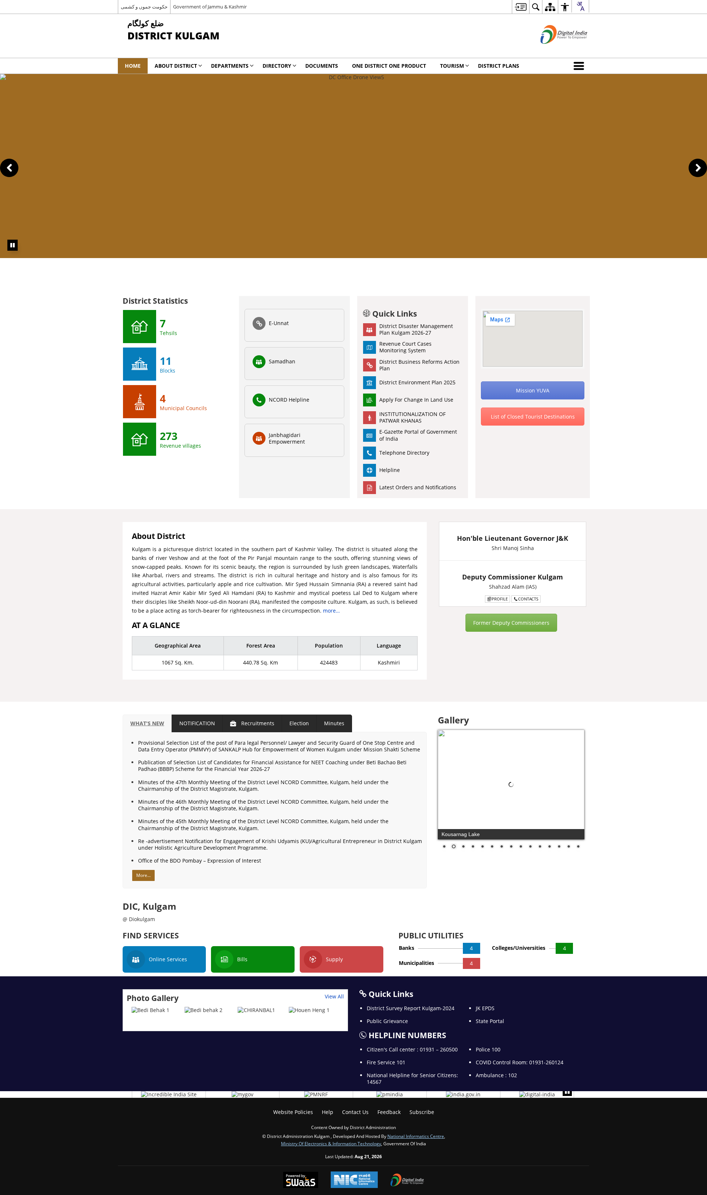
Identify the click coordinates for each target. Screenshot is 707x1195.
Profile (500, 599)
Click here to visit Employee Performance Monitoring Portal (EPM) (407, 268)
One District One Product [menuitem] (389, 65)
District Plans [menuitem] (498, 65)
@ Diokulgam (139, 919)
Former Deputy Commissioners (511, 622)
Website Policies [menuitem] (293, 1111)
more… (331, 610)
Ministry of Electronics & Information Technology (331, 1143)
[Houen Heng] (309, 1010)
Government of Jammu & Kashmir (210, 6)
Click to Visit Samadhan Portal (428, 261)
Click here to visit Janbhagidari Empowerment (170, 268)
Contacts (528, 599)
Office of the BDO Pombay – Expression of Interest (199, 860)
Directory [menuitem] (277, 65)
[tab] (147, 723)
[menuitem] (520, 7)
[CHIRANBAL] (256, 1010)
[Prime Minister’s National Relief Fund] (316, 1094)
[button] (580, 66)
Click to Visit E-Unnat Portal (261, 261)
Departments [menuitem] (230, 65)
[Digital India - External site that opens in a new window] (554, 49)
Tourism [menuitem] (452, 65)
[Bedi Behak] (150, 1010)
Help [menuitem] (327, 1111)
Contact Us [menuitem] (355, 1111)
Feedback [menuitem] (389, 1111)
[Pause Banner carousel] (12, 245)
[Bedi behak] (203, 1010)
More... (143, 875)
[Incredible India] (169, 1094)
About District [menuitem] (176, 65)
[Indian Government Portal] (463, 1094)
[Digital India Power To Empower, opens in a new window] (407, 1180)
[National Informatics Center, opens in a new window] (354, 1180)
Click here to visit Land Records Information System (66, 261)
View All (334, 996)
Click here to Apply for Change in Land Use (638, 268)
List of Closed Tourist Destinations (533, 416)
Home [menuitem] (133, 65)
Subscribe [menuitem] (421, 1111)
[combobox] (580, 6)
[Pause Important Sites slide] (567, 1091)
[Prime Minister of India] (389, 1094)
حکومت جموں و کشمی (144, 6)
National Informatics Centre (415, 1136)
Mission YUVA (532, 390)
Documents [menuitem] (321, 65)
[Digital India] (537, 1094)
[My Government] (242, 1094)
